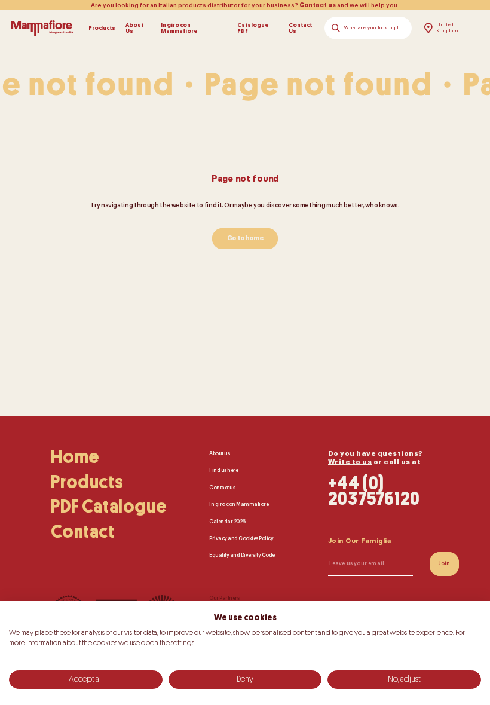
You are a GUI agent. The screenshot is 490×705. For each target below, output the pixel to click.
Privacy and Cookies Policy (241, 538)
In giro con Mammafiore (179, 28)
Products (101, 28)
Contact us (317, 5)
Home (75, 457)
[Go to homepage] (42, 28)
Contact (82, 532)
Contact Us (300, 28)
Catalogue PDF (253, 28)
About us (219, 453)
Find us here (223, 471)
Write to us (350, 462)
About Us (134, 28)
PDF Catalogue (109, 507)
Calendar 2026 (227, 522)
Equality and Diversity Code (242, 555)
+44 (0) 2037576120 (374, 492)
